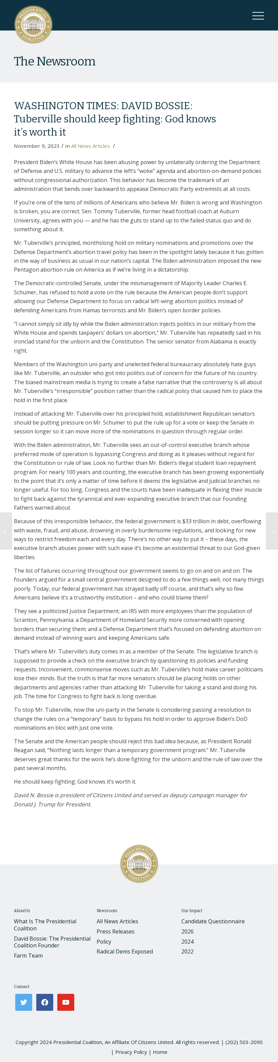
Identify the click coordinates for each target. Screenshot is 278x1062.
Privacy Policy (131, 1051)
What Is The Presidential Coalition (45, 925)
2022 (187, 951)
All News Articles (90, 145)
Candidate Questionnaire (213, 921)
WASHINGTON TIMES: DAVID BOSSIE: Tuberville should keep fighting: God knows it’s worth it (115, 119)
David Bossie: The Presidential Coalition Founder (52, 942)
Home (160, 1051)
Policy (104, 941)
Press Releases (116, 931)
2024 (187, 941)
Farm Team (28, 955)
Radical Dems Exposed (125, 951)
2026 (187, 931)
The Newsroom (54, 61)
